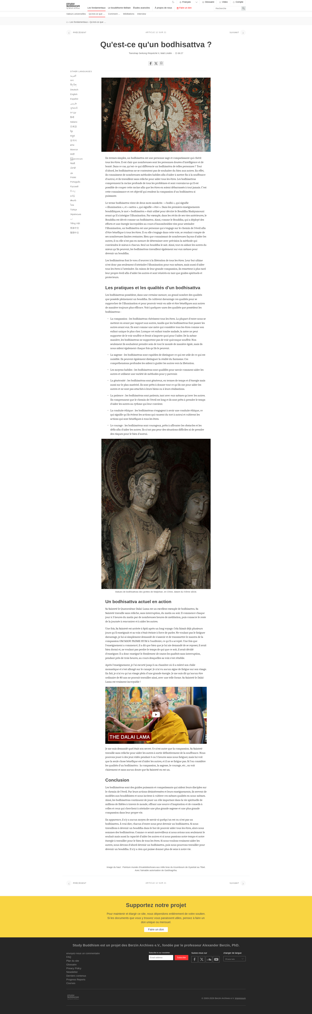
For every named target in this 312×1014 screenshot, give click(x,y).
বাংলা (71, 80)
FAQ (68, 957)
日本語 (73, 126)
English (73, 94)
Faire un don (185, 8)
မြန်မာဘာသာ (76, 159)
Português (75, 182)
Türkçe (73, 209)
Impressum (240, 998)
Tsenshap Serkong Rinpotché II (144, 53)
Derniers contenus (76, 975)
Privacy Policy (73, 968)
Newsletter (72, 972)
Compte (239, 2)
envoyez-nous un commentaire (83, 953)
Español (74, 99)
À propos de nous (163, 8)
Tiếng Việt (75, 223)
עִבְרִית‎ (73, 112)
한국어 (73, 140)
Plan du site (72, 960)
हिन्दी (72, 117)
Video (224, 2)
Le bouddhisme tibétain (119, 8)
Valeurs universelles (76, 14)
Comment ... (114, 14)
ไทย (72, 205)
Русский (74, 186)
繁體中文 (74, 232)
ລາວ (72, 145)
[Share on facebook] (150, 63)
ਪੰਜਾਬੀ (73, 168)
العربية (73, 76)
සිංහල (73, 191)
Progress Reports (75, 979)
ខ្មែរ (71, 131)
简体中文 (74, 228)
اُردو (71, 218)
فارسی (73, 103)
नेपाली (72, 163)
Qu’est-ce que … (97, 14)
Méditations (128, 14)
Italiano (73, 122)
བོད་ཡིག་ (73, 85)
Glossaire (209, 2)
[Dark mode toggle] (173, 2)
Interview (141, 14)
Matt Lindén (166, 53)
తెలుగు (73, 200)
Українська (75, 214)
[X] (156, 63)
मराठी (72, 154)
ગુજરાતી (74, 108)
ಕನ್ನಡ (72, 136)
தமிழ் (72, 196)
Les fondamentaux (97, 8)
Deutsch (74, 89)
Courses (70, 983)
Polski (73, 177)
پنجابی (71, 172)
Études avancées (141, 8)
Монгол (74, 149)
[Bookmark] (161, 63)
